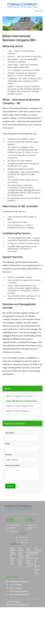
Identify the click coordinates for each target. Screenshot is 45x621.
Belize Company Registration (20, 405)
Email (8, 444)
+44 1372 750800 (13, 602)
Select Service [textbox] (12, 459)
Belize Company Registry (18, 411)
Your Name (9, 433)
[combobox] (22, 459)
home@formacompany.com (17, 604)
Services (8, 454)
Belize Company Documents (19, 396)
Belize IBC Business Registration (21, 401)
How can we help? (12, 465)
